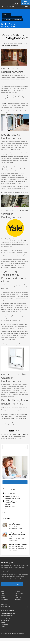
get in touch (15, 422)
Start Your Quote (15, 482)
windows (5, 303)
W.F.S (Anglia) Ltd (11, 501)
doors (11, 303)
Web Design (8, 633)
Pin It (17, 430)
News (9, 14)
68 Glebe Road (10, 503)
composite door (11, 317)
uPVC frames (11, 149)
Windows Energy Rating (19, 168)
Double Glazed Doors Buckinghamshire (18, 434)
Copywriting (19, 633)
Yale (22, 259)
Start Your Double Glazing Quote (12, 584)
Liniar (23, 152)
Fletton (7, 505)
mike (4, 43)
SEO (13, 633)
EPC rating (18, 186)
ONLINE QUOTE (25, 2)
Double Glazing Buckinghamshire (13, 17)
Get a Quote (18, 597)
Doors (2, 593)
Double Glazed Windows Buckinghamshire (11, 436)
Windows (17, 591)
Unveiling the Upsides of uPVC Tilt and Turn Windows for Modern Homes (18, 534)
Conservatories (19, 593)
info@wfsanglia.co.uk (12, 496)
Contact (3, 597)
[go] (25, 447)
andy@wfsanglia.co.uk (12, 498)
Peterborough (10, 506)
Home (2, 591)
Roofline (3, 595)
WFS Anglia (8, 103)
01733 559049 (9, 7)
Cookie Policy (4, 599)
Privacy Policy (18, 599)
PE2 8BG (8, 508)
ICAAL (25, 633)
